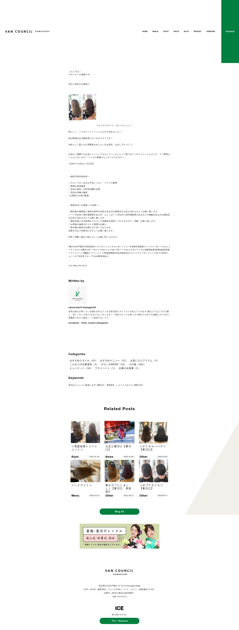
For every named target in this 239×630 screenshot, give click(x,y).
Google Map (134, 585)
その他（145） (137, 364)
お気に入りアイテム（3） (144, 360)
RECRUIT (198, 31)
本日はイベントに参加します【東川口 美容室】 (91, 385)
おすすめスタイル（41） (84, 360)
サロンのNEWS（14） (113, 364)
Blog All (119, 511)
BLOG (186, 31)
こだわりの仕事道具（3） (84, 364)
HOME (145, 31)
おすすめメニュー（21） (114, 360)
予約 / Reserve (119, 621)
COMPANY (210, 31)
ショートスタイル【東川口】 (130, 385)
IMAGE (155, 31)
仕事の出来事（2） (129, 368)
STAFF (166, 31)
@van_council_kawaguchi (94, 323)
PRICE (176, 31)
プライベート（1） (105, 368)
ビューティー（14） (81, 368)
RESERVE (230, 31)
